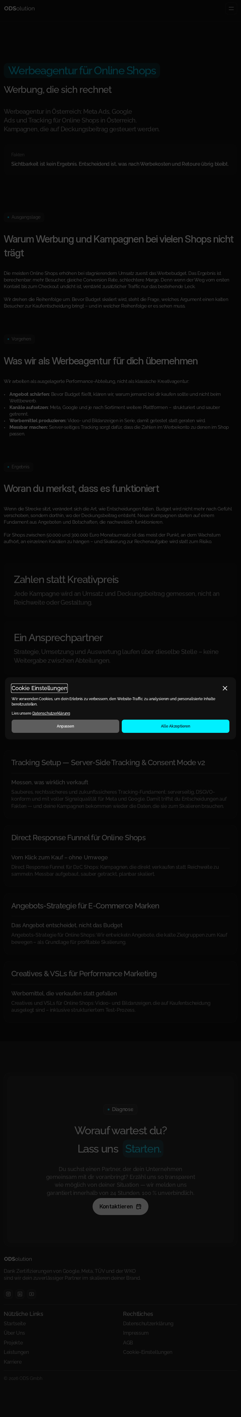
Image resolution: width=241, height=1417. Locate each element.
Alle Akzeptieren (175, 726)
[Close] (225, 688)
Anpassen (65, 726)
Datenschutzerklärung (51, 713)
